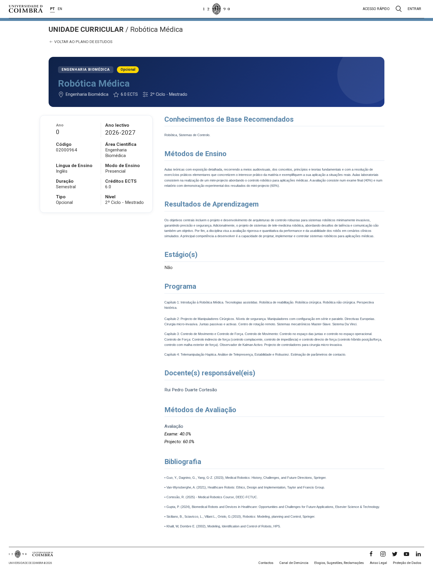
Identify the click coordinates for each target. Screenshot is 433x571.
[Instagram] (383, 554)
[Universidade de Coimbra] (26, 9)
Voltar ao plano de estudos (83, 41)
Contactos (265, 563)
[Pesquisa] (399, 9)
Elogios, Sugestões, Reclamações (339, 563)
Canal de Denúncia (293, 563)
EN (60, 9)
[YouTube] (406, 554)
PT (52, 9)
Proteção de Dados (407, 563)
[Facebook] (371, 554)
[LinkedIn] (418, 554)
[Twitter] (395, 554)
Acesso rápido (376, 9)
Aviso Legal (378, 563)
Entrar (414, 9)
